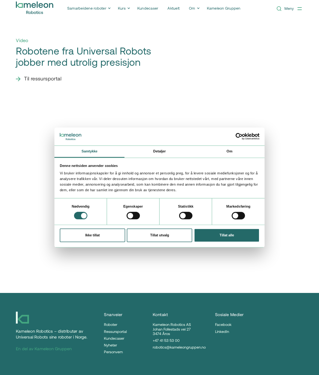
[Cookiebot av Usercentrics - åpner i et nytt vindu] (239, 136)
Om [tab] (229, 151)
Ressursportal (115, 331)
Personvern (113, 352)
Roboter (110, 324)
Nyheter (110, 345)
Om (192, 8)
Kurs (122, 8)
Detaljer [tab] (159, 151)
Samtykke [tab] (90, 151)
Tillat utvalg (159, 235)
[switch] (133, 216)
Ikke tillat (92, 235)
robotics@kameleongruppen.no (179, 347)
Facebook (223, 324)
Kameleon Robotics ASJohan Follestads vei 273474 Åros (172, 328)
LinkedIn (222, 331)
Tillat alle (227, 235)
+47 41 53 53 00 (166, 340)
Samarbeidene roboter (86, 8)
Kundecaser (114, 338)
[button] (88, 8)
